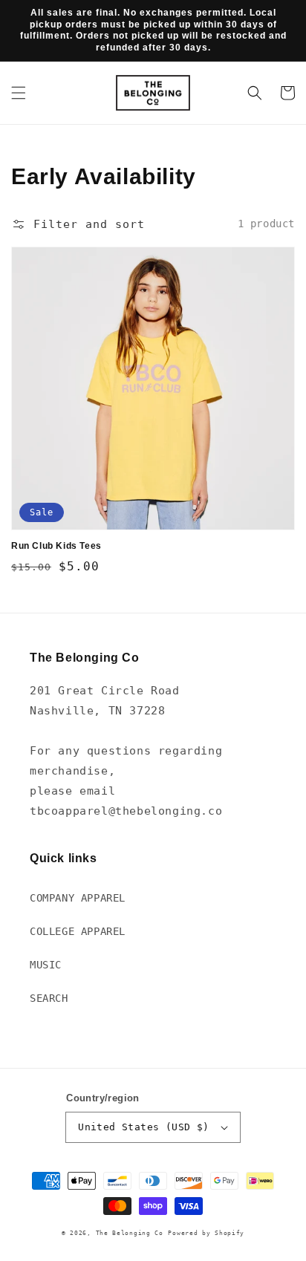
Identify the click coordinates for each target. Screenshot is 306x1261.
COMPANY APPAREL (78, 898)
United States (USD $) (143, 1127)
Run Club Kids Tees (56, 546)
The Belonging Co (129, 1232)
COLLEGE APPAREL (78, 931)
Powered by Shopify (206, 1232)
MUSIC (46, 965)
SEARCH (49, 998)
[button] (18, 92)
